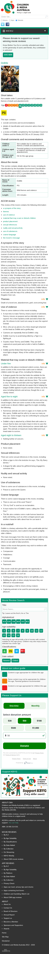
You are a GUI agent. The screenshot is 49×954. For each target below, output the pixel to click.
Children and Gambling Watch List (16, 894)
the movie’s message (11, 238)
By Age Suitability (10, 838)
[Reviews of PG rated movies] (11, 654)
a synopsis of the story (12, 208)
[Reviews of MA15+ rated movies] (23, 654)
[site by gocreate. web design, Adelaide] (6, 951)
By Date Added (9, 845)
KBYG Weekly (9, 856)
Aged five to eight (23, 397)
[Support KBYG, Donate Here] (24, 797)
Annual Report (9, 915)
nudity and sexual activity (13, 228)
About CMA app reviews (13, 897)
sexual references (10, 225)
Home (4, 933)
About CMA (7, 803)
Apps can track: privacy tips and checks (18, 887)
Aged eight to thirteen (23, 435)
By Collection (8, 849)
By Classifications (10, 842)
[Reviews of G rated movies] (5, 654)
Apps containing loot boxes (14, 890)
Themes (23, 299)
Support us (8, 918)
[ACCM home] (16, 13)
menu (26, 31)
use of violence (9, 215)
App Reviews (8, 863)
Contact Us (8, 908)
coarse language (9, 235)
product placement (10, 221)
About (5, 901)
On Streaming (9, 852)
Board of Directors (10, 911)
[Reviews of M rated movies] (17, 654)
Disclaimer (6, 941)
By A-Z (6, 835)
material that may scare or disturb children (19, 218)
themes (6, 212)
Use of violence (23, 307)
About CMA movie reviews (13, 859)
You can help (13, 823)
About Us (7, 904)
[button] (24, 30)
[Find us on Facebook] (7, 24)
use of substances (10, 231)
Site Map (5, 937)
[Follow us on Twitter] (3, 24)
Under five (23, 364)
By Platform (8, 873)
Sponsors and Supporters (13, 925)
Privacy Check (9, 883)
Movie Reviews (9, 832)
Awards (6, 929)
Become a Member (11, 922)
